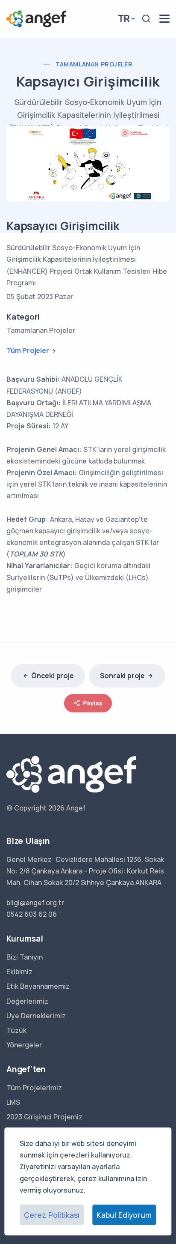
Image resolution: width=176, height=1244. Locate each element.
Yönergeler (24, 1045)
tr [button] (124, 18)
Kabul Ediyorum (124, 1215)
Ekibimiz (19, 971)
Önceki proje (52, 675)
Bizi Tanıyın (24, 957)
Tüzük (16, 1030)
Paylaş (93, 703)
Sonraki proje (122, 675)
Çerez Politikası (51, 1215)
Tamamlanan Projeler (94, 64)
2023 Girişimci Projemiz (44, 1116)
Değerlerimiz (27, 1001)
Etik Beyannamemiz (38, 986)
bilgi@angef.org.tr (35, 902)
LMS (13, 1102)
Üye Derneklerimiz (36, 1015)
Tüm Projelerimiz (34, 1087)
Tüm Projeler (27, 350)
